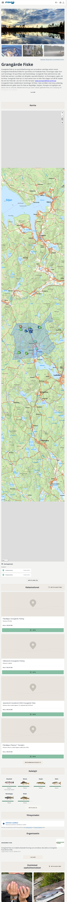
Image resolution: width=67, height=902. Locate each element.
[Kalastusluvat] (33, 587)
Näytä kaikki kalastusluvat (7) (33, 762)
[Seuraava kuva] (61, 26)
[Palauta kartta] (62, 119)
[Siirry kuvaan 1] (12, 50)
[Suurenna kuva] (32, 26)
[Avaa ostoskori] (60, 3)
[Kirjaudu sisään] (63, 3)
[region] (32, 26)
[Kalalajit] (32, 771)
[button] (30, 332)
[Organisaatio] (32, 833)
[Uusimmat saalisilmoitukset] (33, 866)
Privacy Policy (29, 827)
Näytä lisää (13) (33, 807)
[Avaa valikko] (2, 2)
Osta (34, 630)
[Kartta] (32, 105)
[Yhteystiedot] (32, 815)
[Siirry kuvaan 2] (33, 50)
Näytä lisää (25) (33, 580)
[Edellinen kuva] (4, 26)
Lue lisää (33, 92)
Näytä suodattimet (56, 587)
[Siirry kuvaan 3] (54, 50)
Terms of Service (38, 827)
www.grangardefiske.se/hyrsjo (45, 81)
